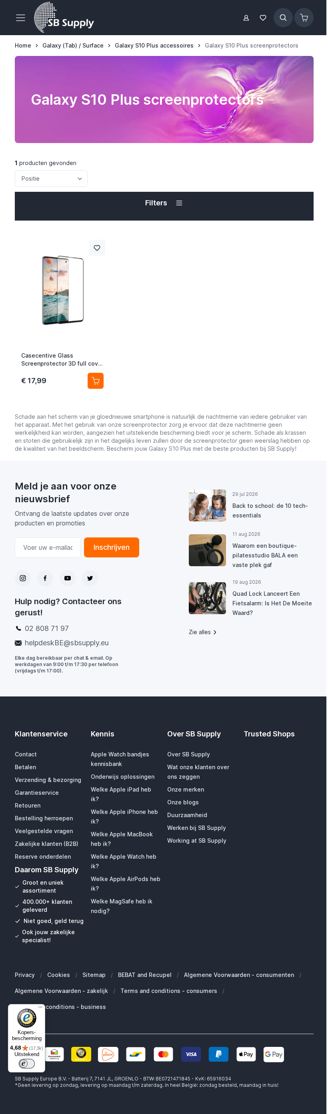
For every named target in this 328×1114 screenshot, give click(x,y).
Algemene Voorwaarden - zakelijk (61, 990)
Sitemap (94, 974)
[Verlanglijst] (263, 18)
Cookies (58, 974)
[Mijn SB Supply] (246, 17)
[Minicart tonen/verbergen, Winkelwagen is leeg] (304, 17)
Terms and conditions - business (60, 1006)
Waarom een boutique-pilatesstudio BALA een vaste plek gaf (265, 555)
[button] (164, 203)
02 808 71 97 (47, 628)
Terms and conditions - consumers (168, 990)
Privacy (25, 974)
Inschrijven (112, 547)
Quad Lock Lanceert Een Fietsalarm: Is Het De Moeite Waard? (272, 603)
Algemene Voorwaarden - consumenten (239, 974)
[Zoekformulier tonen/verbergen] (283, 17)
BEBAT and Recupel (145, 974)
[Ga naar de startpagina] (64, 18)
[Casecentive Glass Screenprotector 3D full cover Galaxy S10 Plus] (62, 289)
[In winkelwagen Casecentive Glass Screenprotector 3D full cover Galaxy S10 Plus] (96, 381)
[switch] (27, 1063)
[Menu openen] (23, 18)
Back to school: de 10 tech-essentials (270, 510)
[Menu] (40, 1009)
